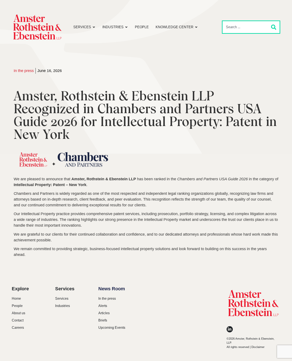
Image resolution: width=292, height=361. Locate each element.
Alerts (102, 306)
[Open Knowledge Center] (196, 27)
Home (16, 298)
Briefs (102, 320)
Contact (18, 320)
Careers (18, 327)
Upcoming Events (111, 327)
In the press (24, 71)
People (17, 306)
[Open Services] (94, 27)
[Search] (273, 27)
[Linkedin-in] (230, 329)
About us (18, 313)
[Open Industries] (126, 27)
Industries (62, 306)
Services (61, 298)
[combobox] (244, 27)
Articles (104, 313)
